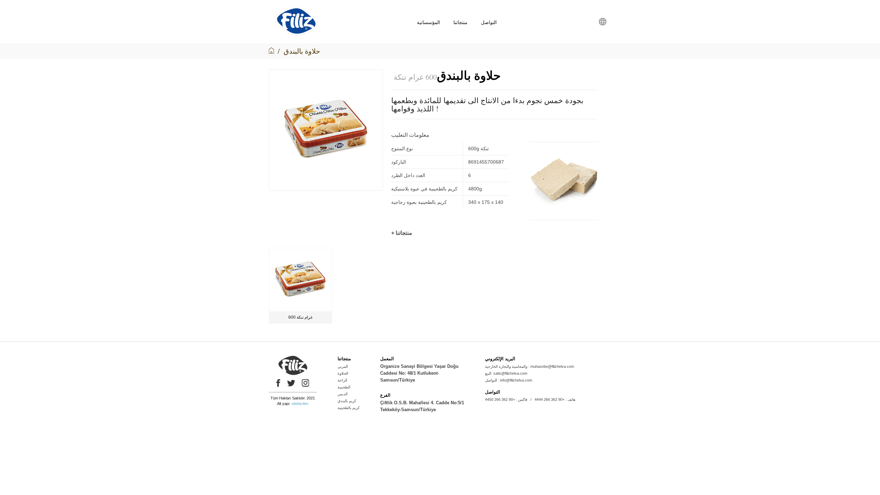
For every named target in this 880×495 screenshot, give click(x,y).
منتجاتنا (460, 22)
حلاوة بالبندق (302, 51)
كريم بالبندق (347, 401)
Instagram (305, 383)
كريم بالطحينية (349, 408)
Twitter (291, 383)
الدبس (343, 394)
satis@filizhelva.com (510, 373)
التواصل (489, 22)
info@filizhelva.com (516, 380)
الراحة (342, 380)
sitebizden (300, 404)
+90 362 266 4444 (549, 399)
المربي (343, 366)
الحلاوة (343, 373)
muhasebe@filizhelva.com (552, 366)
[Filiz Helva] (296, 35)
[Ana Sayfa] (271, 51)
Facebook (276, 383)
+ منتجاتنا (401, 233)
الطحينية (344, 387)
